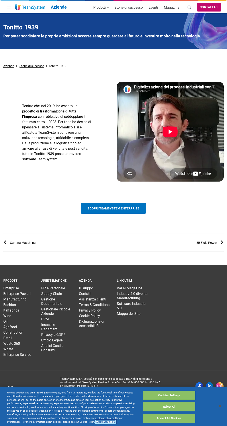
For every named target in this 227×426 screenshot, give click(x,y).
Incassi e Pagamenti (49, 327)
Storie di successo (32, 66)
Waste (8, 349)
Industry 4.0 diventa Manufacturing (132, 296)
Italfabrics (11, 310)
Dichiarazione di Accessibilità (91, 323)
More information (105, 421)
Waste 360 (11, 343)
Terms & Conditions (94, 305)
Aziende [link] (59, 7)
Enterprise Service (17, 354)
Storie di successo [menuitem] (128, 7)
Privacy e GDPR (53, 335)
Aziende (8, 66)
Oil (5, 321)
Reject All (169, 406)
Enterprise (11, 288)
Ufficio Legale (52, 340)
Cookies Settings (169, 395)
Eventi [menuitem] (153, 7)
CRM (45, 319)
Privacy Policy (90, 310)
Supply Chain (51, 294)
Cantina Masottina (23, 242)
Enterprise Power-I (17, 294)
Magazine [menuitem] (171, 7)
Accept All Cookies (169, 418)
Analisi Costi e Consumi (52, 348)
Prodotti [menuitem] (100, 7)
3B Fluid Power (206, 242)
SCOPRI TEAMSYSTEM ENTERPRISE (113, 208)
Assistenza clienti (92, 299)
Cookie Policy (89, 316)
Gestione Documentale (51, 301)
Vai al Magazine (129, 288)
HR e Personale (53, 288)
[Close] (220, 406)
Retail (7, 338)
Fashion (9, 305)
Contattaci (209, 7)
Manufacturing (15, 299)
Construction (13, 332)
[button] (8, 7)
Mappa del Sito (129, 314)
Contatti (85, 294)
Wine (7, 316)
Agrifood (10, 327)
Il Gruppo (86, 288)
